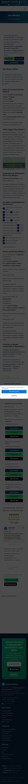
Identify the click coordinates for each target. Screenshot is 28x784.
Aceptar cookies (14, 391)
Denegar (14, 395)
